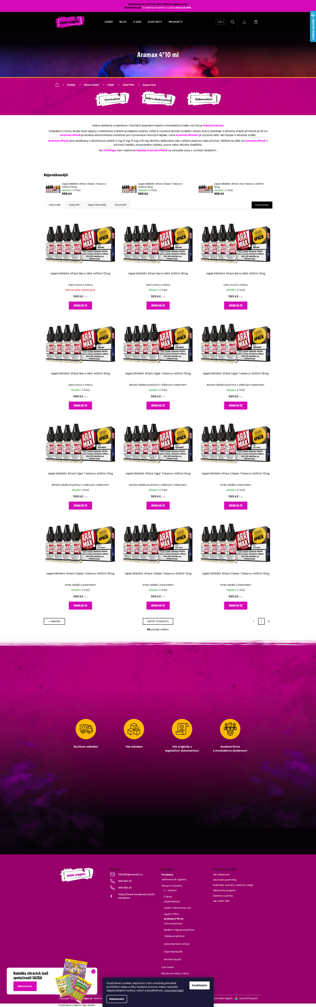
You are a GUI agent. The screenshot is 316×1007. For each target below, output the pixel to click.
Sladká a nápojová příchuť (179, 930)
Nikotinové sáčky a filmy (175, 973)
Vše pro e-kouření (171, 885)
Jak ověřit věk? (221, 901)
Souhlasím (199, 985)
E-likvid (168, 896)
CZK (220, 22)
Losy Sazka (167, 967)
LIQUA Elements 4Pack (177, 944)
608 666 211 (125, 881)
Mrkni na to (80, 305)
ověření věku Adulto (83, 1005)
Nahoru (55, 621)
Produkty (167, 874)
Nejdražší (74, 204)
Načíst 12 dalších (158, 621)
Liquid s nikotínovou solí (177, 907)
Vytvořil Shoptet (248, 998)
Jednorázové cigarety (174, 879)
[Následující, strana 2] (261, 621)
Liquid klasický (172, 901)
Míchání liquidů (172, 959)
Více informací (174, 990)
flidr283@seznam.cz (130, 874)
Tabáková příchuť (174, 936)
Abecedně (120, 204)
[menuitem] (108, 22)
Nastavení (116, 999)
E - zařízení (170, 890)
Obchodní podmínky (225, 879)
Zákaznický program (224, 890)
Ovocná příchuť (173, 923)
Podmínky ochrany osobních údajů (233, 885)
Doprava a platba (223, 895)
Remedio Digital (223, 998)
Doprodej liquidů (173, 951)
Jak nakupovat (221, 874)
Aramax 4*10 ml (173, 918)
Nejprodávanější (97, 204)
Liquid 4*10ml (171, 914)
